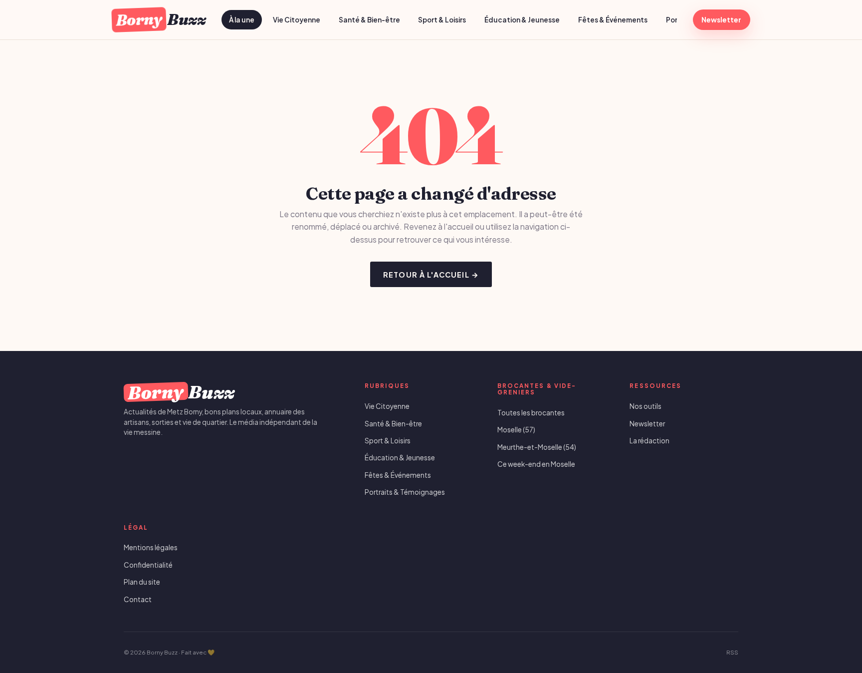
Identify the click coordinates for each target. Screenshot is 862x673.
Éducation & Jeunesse (522, 19)
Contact (138, 599)
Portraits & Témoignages (405, 492)
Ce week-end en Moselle (536, 464)
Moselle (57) (516, 429)
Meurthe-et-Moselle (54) (536, 447)
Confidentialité (148, 565)
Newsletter (721, 19)
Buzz (160, 19)
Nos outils (645, 406)
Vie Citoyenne (296, 19)
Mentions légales (151, 547)
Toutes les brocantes (531, 412)
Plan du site (142, 582)
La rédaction (649, 440)
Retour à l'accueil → (431, 274)
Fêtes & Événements (612, 19)
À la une (241, 19)
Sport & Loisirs (442, 19)
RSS (732, 652)
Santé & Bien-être (369, 19)
